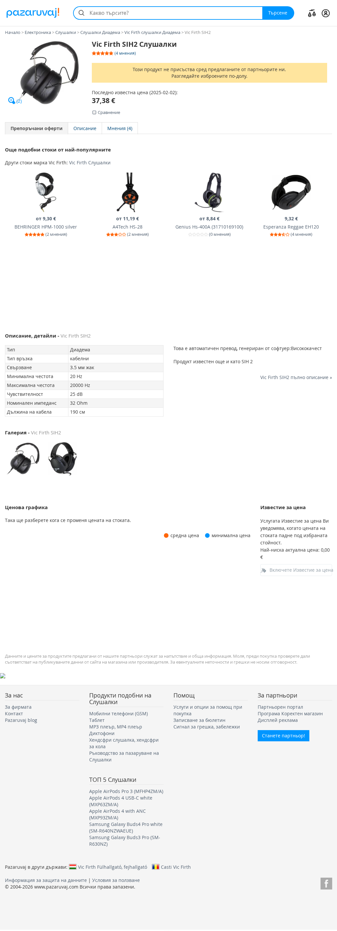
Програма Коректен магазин (290, 713)
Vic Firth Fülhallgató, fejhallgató (112, 867)
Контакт (14, 713)
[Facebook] (326, 882)
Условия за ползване (116, 880)
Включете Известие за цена (301, 570)
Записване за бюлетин (199, 720)
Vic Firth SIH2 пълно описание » (296, 377)
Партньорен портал (280, 707)
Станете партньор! (283, 735)
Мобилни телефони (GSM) (118, 713)
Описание (84, 128)
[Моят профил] (325, 13)
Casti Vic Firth (176, 867)
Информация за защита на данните (46, 880)
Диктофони (102, 733)
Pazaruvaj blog (21, 720)
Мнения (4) (119, 128)
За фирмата (18, 707)
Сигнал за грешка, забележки (206, 727)
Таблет (97, 720)
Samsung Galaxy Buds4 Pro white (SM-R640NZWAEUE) (126, 827)
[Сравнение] (312, 13)
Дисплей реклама (278, 720)
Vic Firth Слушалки (90, 162)
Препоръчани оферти (37, 128)
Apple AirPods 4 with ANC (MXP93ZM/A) (117, 814)
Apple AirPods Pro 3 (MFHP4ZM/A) (126, 791)
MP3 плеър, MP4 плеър (115, 727)
